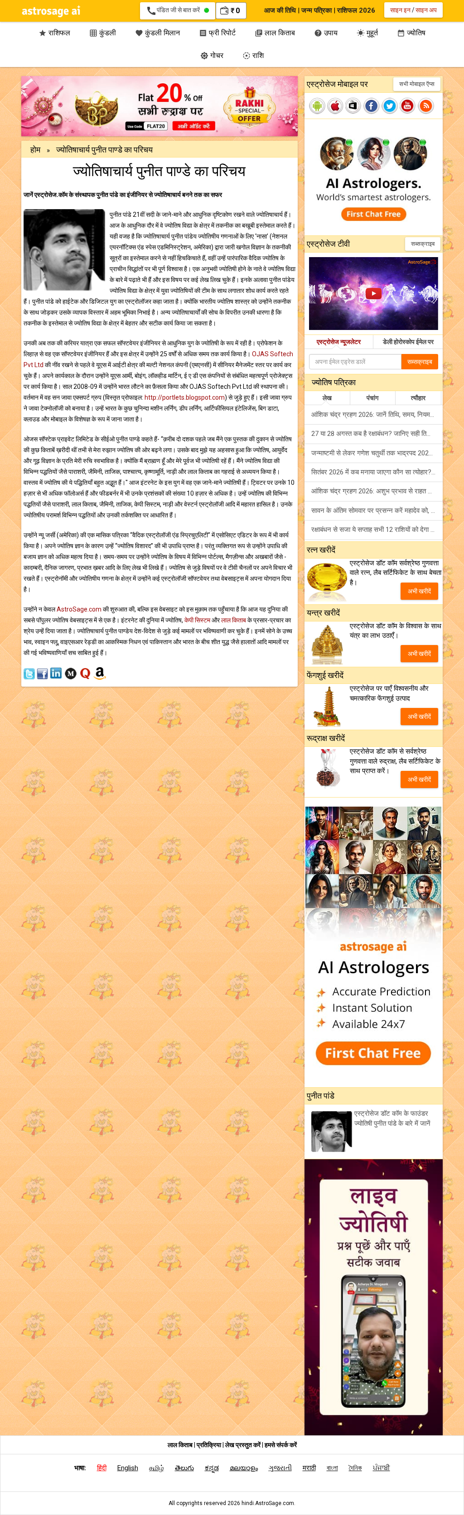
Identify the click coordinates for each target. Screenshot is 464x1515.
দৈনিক (355, 1468)
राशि (253, 55)
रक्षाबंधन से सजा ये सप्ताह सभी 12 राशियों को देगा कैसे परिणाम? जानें (377, 530)
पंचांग (372, 397)
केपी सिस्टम (197, 620)
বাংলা (332, 1468)
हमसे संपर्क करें (281, 1444)
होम (35, 149)
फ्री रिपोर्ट (217, 33)
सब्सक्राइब (423, 243)
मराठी (309, 1468)
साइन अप (426, 10)
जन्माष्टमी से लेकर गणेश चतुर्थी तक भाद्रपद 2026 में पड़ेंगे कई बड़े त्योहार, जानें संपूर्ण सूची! (377, 453)
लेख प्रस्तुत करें (243, 1444)
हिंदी (101, 1468)
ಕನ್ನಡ (212, 1468)
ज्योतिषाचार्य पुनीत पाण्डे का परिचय (104, 149)
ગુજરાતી (280, 1468)
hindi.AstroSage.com (268, 1503)
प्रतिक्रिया (209, 1444)
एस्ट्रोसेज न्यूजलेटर (339, 341)
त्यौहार (418, 397)
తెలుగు (184, 1468)
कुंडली (102, 33)
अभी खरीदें (419, 591)
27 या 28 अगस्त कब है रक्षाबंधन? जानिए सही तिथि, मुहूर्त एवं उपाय (377, 434)
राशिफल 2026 (356, 10)
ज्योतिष (411, 33)
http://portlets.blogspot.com (185, 397)
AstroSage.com (79, 609)
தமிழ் (156, 1468)
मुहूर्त (367, 33)
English (127, 1468)
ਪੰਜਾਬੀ (381, 1468)
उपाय (326, 33)
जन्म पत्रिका (316, 10)
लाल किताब (275, 33)
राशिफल (54, 33)
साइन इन (400, 10)
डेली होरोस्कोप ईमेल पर (408, 341)
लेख (327, 397)
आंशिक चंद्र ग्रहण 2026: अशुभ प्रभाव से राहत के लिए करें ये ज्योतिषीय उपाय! (377, 491)
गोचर (211, 55)
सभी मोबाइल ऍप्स (417, 84)
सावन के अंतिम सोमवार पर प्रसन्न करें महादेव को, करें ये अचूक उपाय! (377, 511)
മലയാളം (244, 1468)
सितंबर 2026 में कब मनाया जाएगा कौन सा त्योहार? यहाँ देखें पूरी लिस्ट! (377, 472)
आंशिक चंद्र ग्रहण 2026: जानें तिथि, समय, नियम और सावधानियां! (377, 415)
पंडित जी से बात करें (175, 10)
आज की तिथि (280, 10)
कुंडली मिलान (157, 33)
